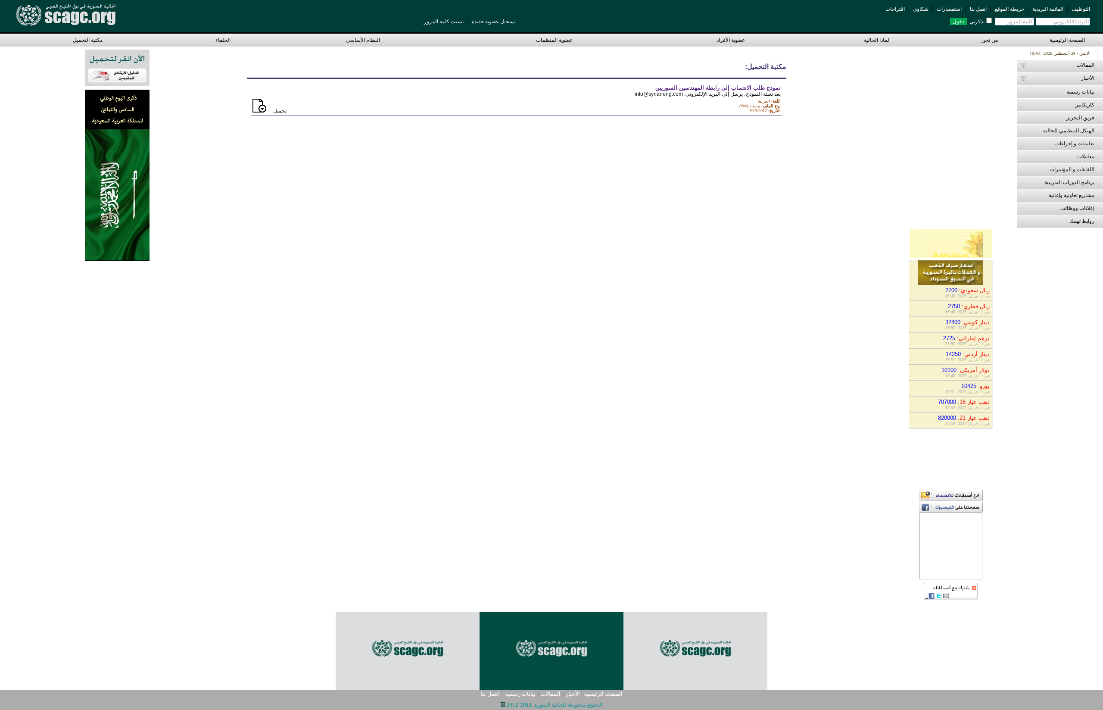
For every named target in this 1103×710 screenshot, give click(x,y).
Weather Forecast (951, 254)
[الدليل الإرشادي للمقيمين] (116, 66)
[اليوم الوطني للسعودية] (116, 174)
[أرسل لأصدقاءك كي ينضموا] (951, 498)
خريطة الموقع (1009, 9)
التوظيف (1081, 9)
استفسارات (949, 9)
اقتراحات (895, 9)
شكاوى (921, 9)
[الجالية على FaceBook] (951, 510)
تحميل (280, 111)
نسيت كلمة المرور (444, 22)
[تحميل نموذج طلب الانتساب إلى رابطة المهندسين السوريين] (259, 110)
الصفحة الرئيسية (1068, 40)
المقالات (551, 694)
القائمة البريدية (1047, 9)
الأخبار (573, 694)
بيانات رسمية (520, 694)
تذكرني (977, 22)
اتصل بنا (978, 9)
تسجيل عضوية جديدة (493, 22)
